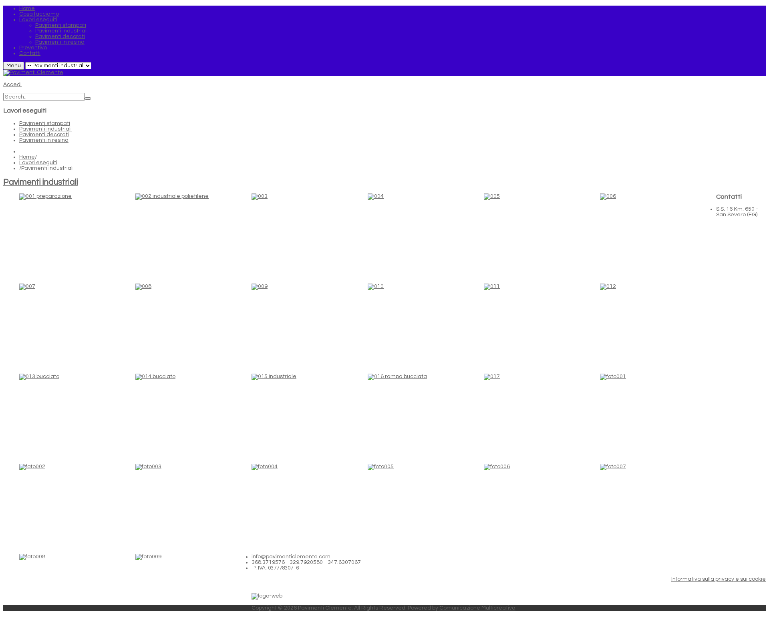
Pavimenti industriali (45, 129)
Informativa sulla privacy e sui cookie (718, 579)
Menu (13, 65)
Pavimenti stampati (44, 123)
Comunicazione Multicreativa (477, 608)
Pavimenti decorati (44, 134)
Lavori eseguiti (38, 162)
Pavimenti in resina (43, 140)
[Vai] (88, 98)
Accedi (12, 84)
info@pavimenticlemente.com (291, 556)
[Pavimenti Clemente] (33, 72)
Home (27, 157)
